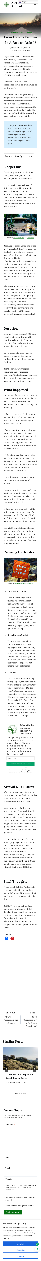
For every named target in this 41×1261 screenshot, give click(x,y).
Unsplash (30, 238)
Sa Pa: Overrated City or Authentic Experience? (30, 1019)
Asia (10, 32)
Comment (10, 1124)
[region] (20, 1240)
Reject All (20, 1256)
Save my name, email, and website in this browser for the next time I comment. (21, 1187)
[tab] (16, 1093)
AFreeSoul (15, 48)
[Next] (34, 1069)
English (24, 2)
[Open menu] (35, 4)
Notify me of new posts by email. (21, 1205)
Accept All (20, 1244)
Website (8, 1179)
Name (8, 1157)
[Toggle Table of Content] (28, 157)
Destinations (18, 32)
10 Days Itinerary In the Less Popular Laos (11, 1019)
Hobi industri (19, 238)
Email (8, 1168)
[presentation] (20, 1058)
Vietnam (29, 32)
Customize (20, 1250)
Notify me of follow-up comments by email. (19, 1198)
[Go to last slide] (6, 1069)
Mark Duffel (19, 584)
